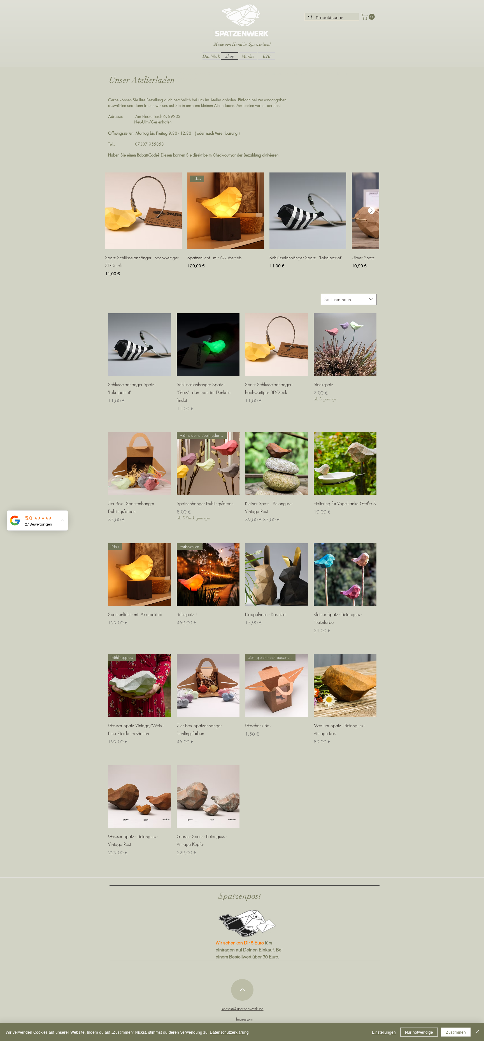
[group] (242, 224)
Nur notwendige (419, 1032)
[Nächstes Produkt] (371, 210)
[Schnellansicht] (143, 210)
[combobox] (349, 299)
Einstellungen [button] (384, 1032)
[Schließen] (477, 1032)
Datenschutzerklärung (229, 1032)
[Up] (242, 990)
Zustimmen (456, 1032)
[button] (368, 17)
